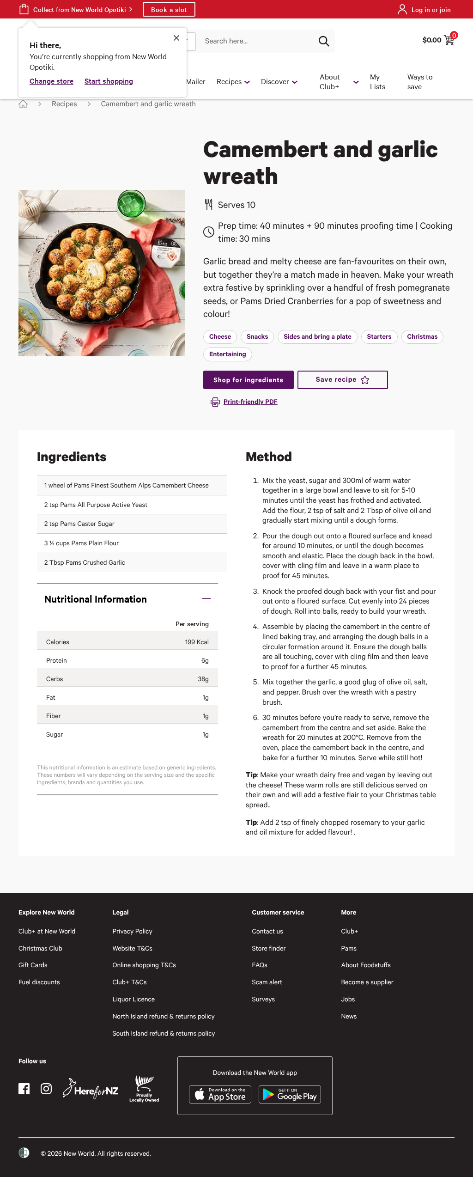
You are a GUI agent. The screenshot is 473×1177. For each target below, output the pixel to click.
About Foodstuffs (366, 964)
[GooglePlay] (290, 1094)
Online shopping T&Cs (144, 964)
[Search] (324, 41)
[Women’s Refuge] (24, 1153)
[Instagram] (46, 1088)
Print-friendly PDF (251, 401)
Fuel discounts (39, 981)
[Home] (23, 104)
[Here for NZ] (90, 1088)
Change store (51, 80)
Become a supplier (367, 981)
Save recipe (336, 379)
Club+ (349, 931)
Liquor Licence (133, 998)
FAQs (259, 964)
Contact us (267, 931)
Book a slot (169, 9)
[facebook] (24, 1088)
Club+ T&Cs (129, 981)
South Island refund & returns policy (163, 1033)
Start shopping (109, 80)
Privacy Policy (132, 931)
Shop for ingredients (248, 379)
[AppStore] (220, 1094)
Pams (349, 948)
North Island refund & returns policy (163, 1016)
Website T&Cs (132, 948)
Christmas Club (40, 948)
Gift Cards (33, 964)
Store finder (269, 948)
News (349, 1016)
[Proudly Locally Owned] (144, 1089)
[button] (127, 598)
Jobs (348, 998)
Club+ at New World (46, 931)
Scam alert (267, 981)
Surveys (263, 998)
